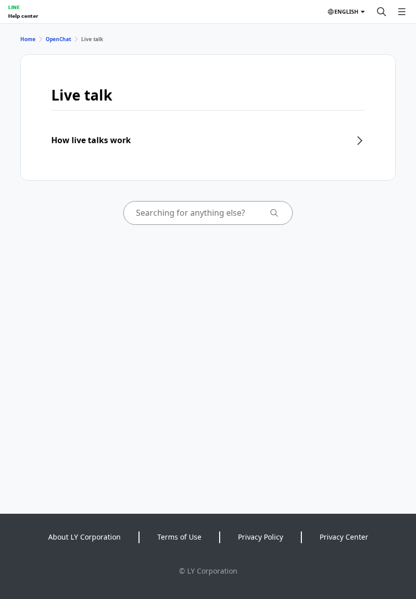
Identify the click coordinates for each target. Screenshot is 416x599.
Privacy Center (344, 537)
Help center (23, 15)
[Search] (381, 12)
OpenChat (58, 39)
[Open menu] (402, 12)
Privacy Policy (260, 537)
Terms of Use (179, 537)
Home (28, 39)
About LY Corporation (84, 537)
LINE (14, 7)
